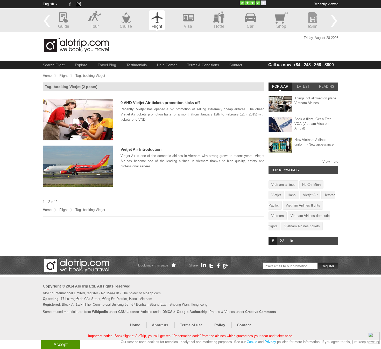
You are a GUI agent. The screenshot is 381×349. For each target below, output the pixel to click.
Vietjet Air (310, 195)
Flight (63, 76)
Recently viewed (326, 4)
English (48, 4)
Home (47, 76)
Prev (47, 20)
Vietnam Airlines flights (303, 205)
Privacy (270, 342)
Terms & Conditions (203, 65)
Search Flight (54, 65)
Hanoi (292, 195)
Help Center (167, 65)
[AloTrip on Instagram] (80, 6)
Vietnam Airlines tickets (302, 226)
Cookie (252, 342)
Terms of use (191, 325)
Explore (81, 65)
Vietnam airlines (283, 185)
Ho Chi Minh (311, 185)
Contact (235, 65)
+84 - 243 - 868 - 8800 (301, 65)
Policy (219, 325)
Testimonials (136, 65)
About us (160, 325)
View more (330, 161)
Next (334, 20)
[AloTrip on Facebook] (70, 4)
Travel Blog (107, 65)
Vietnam (277, 216)
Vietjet (276, 195)
